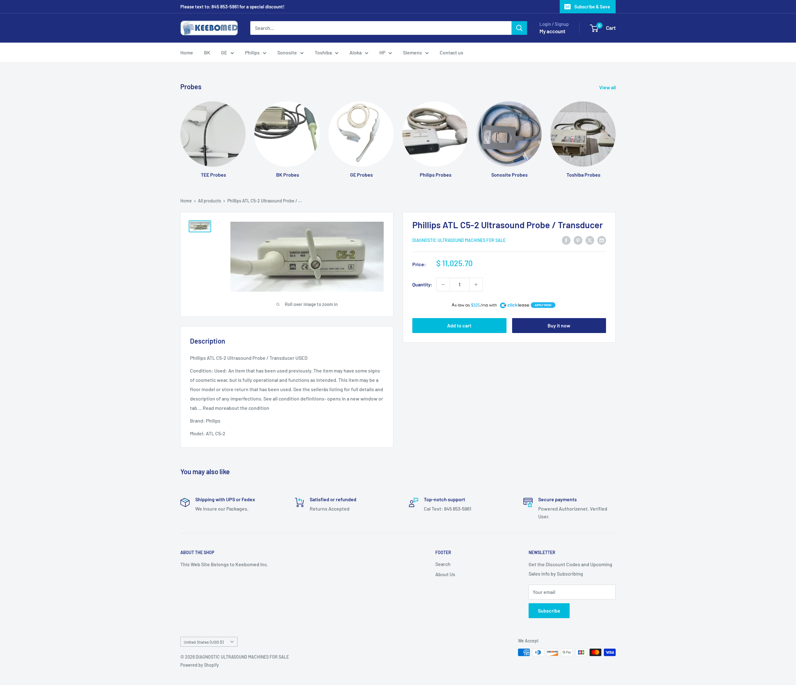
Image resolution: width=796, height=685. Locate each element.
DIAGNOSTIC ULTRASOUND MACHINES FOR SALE (459, 240)
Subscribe (549, 610)
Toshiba (323, 52)
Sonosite (287, 52)
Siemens (412, 52)
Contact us (451, 52)
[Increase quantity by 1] (476, 284)
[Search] (519, 28)
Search (443, 564)
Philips (252, 52)
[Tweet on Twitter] (589, 240)
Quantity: (422, 284)
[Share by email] (601, 240)
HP (382, 52)
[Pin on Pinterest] (578, 240)
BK (207, 52)
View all (608, 87)
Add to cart (459, 325)
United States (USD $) (204, 642)
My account (552, 31)
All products (209, 200)
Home (186, 52)
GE (224, 52)
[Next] (615, 133)
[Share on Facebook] (566, 240)
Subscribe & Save (592, 6)
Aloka (355, 52)
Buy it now (559, 325)
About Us (445, 574)
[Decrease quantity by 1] (443, 284)
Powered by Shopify (199, 665)
